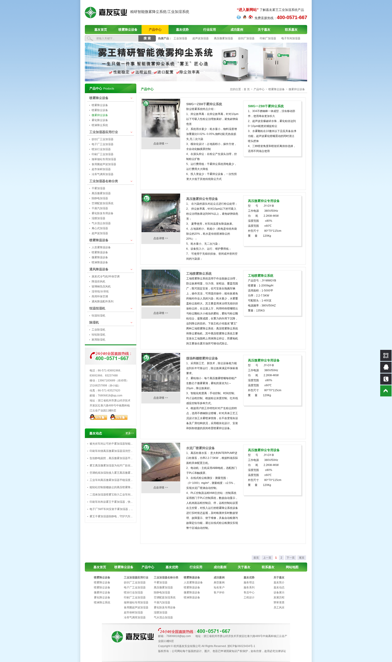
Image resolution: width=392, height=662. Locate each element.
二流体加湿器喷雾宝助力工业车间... (111, 494)
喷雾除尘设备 (100, 110)
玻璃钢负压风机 (101, 286)
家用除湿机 (98, 339)
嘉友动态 (279, 587)
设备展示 (279, 592)
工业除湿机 (98, 329)
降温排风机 (98, 281)
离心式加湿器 (100, 228)
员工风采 (279, 607)
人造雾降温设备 (101, 247)
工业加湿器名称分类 (103, 181)
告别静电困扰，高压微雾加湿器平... (111, 458)
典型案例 (219, 582)
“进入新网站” (248, 10)
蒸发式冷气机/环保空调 (106, 276)
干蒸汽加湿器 (100, 208)
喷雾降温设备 (98, 240)
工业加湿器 (180, 38)
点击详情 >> (160, 143)
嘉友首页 (100, 29)
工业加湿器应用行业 (103, 132)
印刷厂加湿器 (268, 38)
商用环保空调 (100, 296)
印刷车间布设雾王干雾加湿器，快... (111, 501)
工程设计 (249, 597)
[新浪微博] (251, 18)
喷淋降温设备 (100, 262)
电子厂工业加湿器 (102, 144)
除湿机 (94, 322)
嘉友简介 (279, 582)
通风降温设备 (98, 269)
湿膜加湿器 (98, 218)
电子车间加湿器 (290, 38)
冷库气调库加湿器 (102, 174)
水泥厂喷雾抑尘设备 (200, 448)
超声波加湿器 (200, 38)
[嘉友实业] (106, 17)
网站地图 (292, 567)
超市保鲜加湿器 (101, 169)
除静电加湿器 (100, 198)
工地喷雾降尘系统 (199, 273)
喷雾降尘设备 (127, 29)
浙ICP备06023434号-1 (241, 646)
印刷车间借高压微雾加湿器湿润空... (111, 451)
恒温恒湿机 (97, 308)
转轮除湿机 (98, 334)
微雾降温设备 (100, 257)
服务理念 (249, 582)
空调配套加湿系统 (102, 203)
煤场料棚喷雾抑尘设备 (202, 358)
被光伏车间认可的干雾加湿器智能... (111, 443)
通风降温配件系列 (102, 301)
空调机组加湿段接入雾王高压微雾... (111, 472)
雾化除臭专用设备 (102, 213)
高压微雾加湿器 (223, 38)
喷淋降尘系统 (100, 125)
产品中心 (155, 29)
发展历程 (279, 597)
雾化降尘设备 (100, 120)
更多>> (129, 433)
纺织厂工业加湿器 (102, 139)
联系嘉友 (291, 29)
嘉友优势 (182, 29)
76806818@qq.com (110, 395)
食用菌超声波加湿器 (104, 164)
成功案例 (236, 29)
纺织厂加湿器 (246, 38)
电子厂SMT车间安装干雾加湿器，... (111, 509)
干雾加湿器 (98, 188)
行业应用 (209, 29)
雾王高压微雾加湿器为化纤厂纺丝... (111, 465)
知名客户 (219, 587)
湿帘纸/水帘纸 (100, 291)
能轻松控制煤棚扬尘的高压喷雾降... (111, 487)
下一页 (291, 557)
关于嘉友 (264, 29)
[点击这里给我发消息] (239, 18)
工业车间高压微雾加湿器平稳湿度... (111, 480)
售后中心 (249, 592)
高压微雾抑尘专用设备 (202, 199)
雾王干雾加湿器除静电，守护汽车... (111, 516)
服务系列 (249, 587)
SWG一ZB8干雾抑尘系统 (204, 104)
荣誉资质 (279, 602)
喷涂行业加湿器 (101, 149)
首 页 (247, 89)
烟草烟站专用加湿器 (104, 159)
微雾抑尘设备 (100, 115)
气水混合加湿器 (101, 223)
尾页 (301, 557)
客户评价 (219, 592)
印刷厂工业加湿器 (102, 154)
